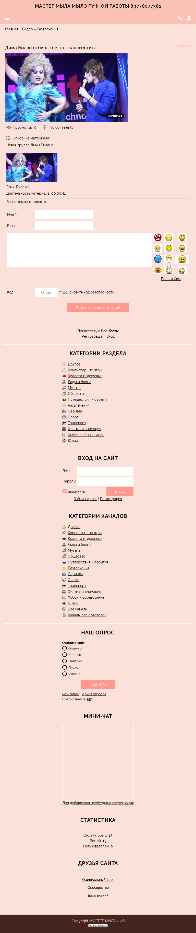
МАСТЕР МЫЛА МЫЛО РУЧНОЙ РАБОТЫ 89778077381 (98, 6)
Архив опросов (94, 694)
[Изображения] (31, 167)
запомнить (76, 491)
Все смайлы (171, 279)
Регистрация (93, 336)
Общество (76, 394)
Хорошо (74, 655)
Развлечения (47, 29)
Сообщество (98, 887)
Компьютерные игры (85, 370)
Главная (11, 29)
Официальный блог (98, 880)
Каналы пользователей (87, 615)
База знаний (98, 895)
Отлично (75, 648)
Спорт (73, 417)
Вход (110, 336)
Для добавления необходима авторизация (98, 803)
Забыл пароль (85, 499)
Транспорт (77, 423)
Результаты (70, 694)
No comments (61, 127)
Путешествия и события (88, 399)
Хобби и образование (86, 435)
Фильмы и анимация (84, 429)
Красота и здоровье (85, 376)
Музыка (74, 388)
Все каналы (78, 609)
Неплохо (75, 661)
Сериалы (75, 411)
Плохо (73, 667)
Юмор (73, 441)
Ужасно (74, 674)
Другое (74, 364)
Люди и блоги (79, 382)
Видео (27, 29)
